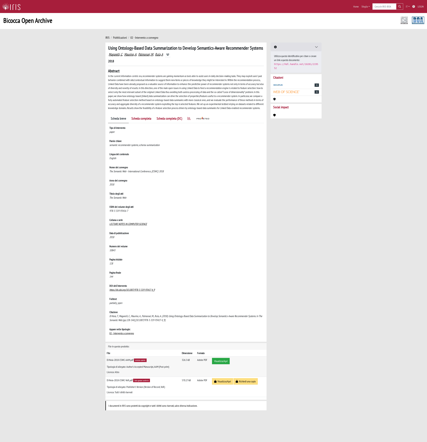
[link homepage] (12, 6)
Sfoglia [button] (364, 6)
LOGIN (421, 6)
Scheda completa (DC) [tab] (169, 118)
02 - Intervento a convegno (144, 37)
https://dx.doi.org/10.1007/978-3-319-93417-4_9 (132, 289)
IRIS (107, 37)
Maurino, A (130, 54)
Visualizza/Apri (221, 361)
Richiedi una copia (247, 381)
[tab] (189, 119)
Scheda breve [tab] (118, 118)
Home (356, 6)
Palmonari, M (145, 54)
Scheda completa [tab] (141, 118)
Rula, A (159, 54)
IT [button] (407, 6)
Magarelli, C (115, 54)
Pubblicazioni (120, 37)
